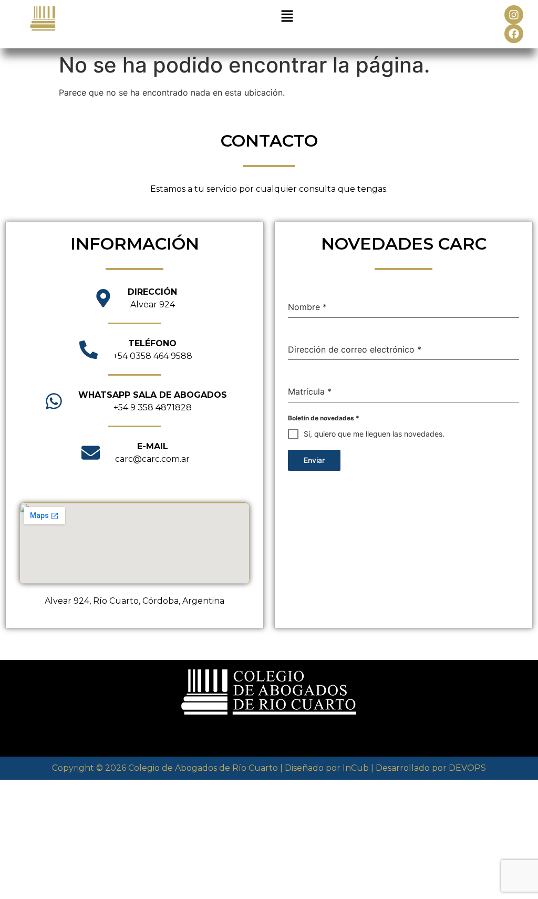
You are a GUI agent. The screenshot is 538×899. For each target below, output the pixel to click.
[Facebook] (513, 33)
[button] (286, 16)
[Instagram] (513, 14)
